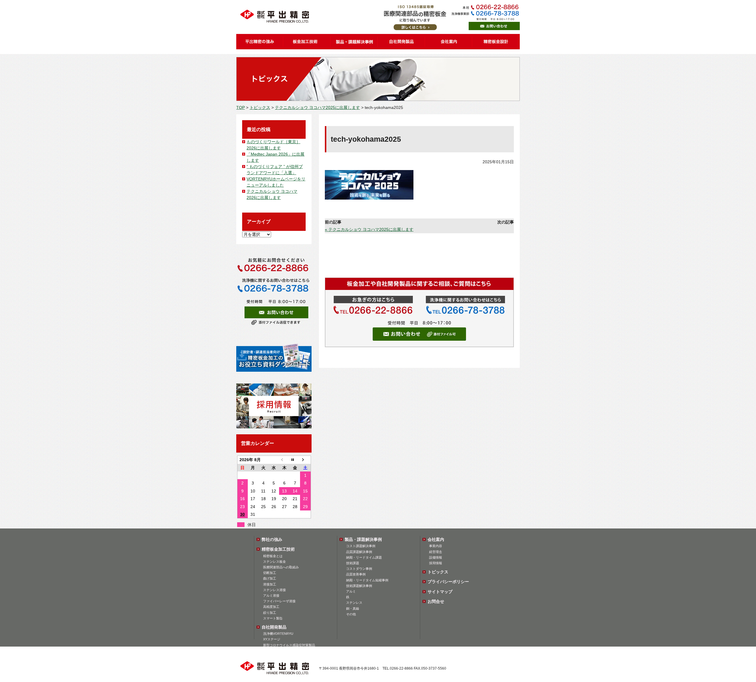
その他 (351, 614)
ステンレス (354, 602)
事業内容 (435, 546)
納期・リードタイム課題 (364, 557)
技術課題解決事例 (359, 586)
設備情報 (435, 557)
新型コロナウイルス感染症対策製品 (289, 645)
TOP (240, 107)
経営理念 (435, 552)
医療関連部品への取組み (281, 567)
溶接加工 (269, 584)
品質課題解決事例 (359, 552)
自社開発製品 (274, 627)
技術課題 (352, 563)
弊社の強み (272, 539)
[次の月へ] (305, 460)
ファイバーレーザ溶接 (279, 601)
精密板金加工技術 (278, 549)
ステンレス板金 (274, 561)
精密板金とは (273, 556)
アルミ (351, 591)
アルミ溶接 (271, 595)
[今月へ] (295, 460)
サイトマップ (440, 591)
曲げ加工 (269, 578)
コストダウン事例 (359, 568)
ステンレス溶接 (274, 590)
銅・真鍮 (352, 608)
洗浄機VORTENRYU (278, 633)
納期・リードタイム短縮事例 (367, 580)
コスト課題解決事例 (360, 546)
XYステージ (271, 639)
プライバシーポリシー (448, 581)
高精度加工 (271, 606)
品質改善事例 (356, 574)
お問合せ (436, 601)
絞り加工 (269, 612)
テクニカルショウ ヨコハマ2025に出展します (317, 107)
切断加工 (269, 573)
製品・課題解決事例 (363, 539)
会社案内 (436, 539)
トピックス (260, 107)
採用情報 (435, 563)
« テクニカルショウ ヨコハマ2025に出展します (369, 229)
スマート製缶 (273, 618)
